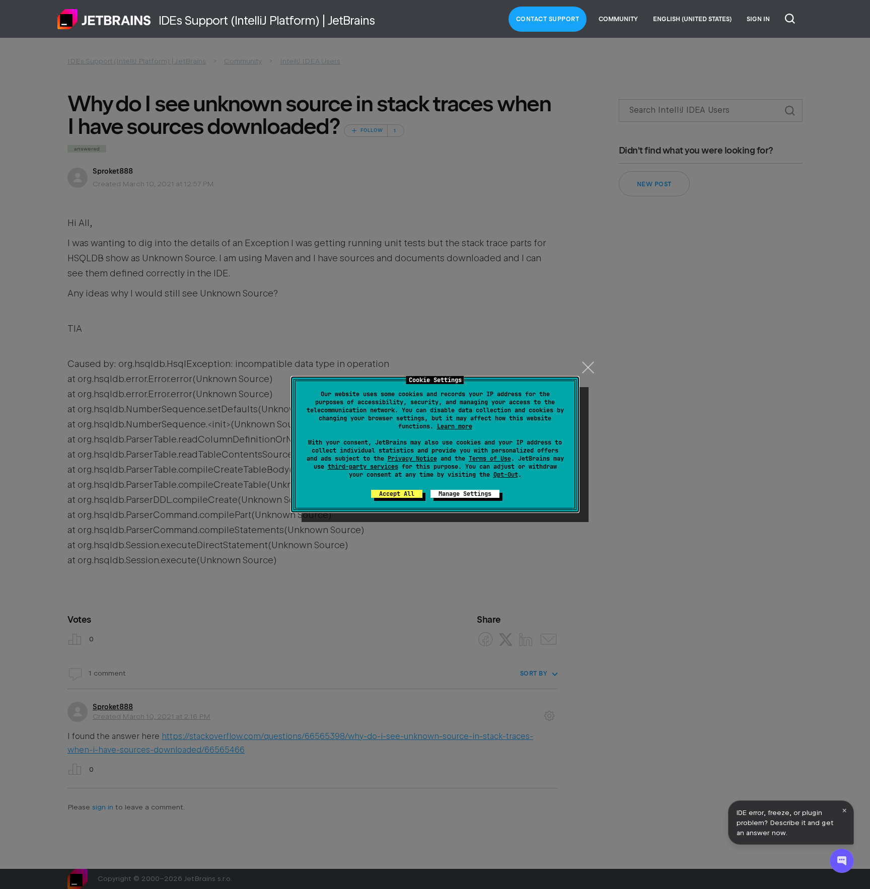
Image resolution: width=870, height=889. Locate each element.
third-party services (363, 467)
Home (104, 19)
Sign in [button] (758, 19)
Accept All (396, 494)
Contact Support (547, 19)
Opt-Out (505, 475)
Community (618, 19)
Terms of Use (490, 459)
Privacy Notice (412, 459)
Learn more (454, 426)
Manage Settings (465, 494)
